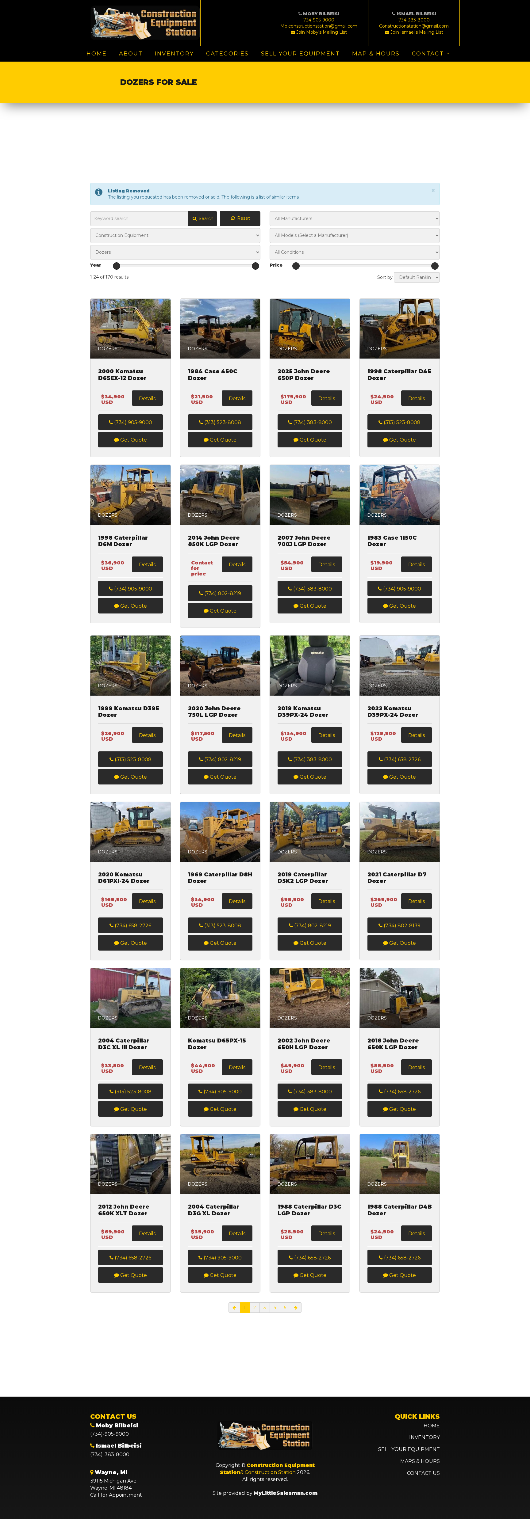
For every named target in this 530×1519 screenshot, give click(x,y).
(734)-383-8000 (109, 1454)
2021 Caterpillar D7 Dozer (397, 878)
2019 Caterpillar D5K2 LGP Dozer (303, 878)
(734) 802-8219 (222, 593)
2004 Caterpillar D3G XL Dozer (213, 1210)
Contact (428, 53)
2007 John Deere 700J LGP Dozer (304, 541)
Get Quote (133, 440)
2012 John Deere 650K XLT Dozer (123, 1210)
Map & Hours (376, 53)
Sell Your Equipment (300, 53)
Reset (243, 218)
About (131, 53)
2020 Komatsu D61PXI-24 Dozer (124, 878)
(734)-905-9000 (109, 1434)
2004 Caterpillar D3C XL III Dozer (123, 1044)
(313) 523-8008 (222, 422)
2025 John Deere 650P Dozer (304, 375)
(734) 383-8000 (312, 422)
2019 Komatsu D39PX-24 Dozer (303, 712)
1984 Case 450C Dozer (212, 375)
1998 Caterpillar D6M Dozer (123, 541)
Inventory (174, 53)
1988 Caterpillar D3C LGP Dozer (309, 1210)
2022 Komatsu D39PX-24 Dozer (392, 712)
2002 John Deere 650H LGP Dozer (304, 1044)
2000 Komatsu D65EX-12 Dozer (122, 375)
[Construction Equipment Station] (145, 23)
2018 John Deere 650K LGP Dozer (393, 1044)
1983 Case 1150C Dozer (392, 541)
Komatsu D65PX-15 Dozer (217, 1044)
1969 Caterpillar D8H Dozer (220, 878)
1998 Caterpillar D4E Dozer (399, 375)
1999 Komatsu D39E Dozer (128, 712)
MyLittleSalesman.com (285, 1493)
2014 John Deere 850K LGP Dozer (214, 541)
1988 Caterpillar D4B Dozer (399, 1210)
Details (147, 398)
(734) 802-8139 (401, 925)
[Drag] (116, 266)
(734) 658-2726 (402, 759)
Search (205, 218)
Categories (227, 53)
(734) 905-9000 (132, 422)
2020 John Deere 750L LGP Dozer (214, 712)
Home (96, 53)
